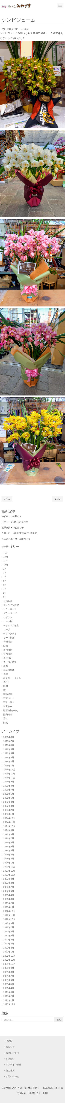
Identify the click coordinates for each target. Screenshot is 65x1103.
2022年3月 (8, 943)
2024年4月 (8, 850)
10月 (5, 557)
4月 (5, 577)
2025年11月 (9, 774)
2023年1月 (8, 907)
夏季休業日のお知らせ (13, 527)
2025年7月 (8, 790)
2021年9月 (8, 968)
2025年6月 (8, 794)
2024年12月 (9, 818)
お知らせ (24, 29)
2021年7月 (8, 976)
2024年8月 (8, 834)
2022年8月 (8, 923)
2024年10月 (9, 826)
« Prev (7, 499)
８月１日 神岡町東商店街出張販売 (19, 533)
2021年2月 (8, 996)
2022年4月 (8, 939)
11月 (5, 561)
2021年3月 (8, 992)
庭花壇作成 (8, 670)
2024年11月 (9, 822)
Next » (57, 499)
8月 (5, 593)
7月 (5, 589)
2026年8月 (8, 737)
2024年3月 (8, 854)
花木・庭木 (8, 702)
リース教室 (8, 637)
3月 (5, 573)
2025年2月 (8, 810)
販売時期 (7, 714)
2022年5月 (8, 935)
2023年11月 (9, 871)
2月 (5, 569)
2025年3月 (8, 806)
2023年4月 (8, 895)
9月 (5, 597)
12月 (5, 565)
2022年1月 (8, 952)
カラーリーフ (10, 609)
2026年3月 (8, 757)
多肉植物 (7, 650)
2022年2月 (8, 948)
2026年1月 (8, 765)
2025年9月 (8, 781)
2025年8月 (8, 786)
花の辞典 (7, 694)
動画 (5, 646)
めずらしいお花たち (11, 516)
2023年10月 (9, 875)
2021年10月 (9, 964)
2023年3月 (8, 899)
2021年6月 (8, 980)
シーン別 (7, 621)
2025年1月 (8, 814)
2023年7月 (8, 887)
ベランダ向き (10, 633)
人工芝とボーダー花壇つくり (16, 539)
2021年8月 (8, 972)
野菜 (5, 723)
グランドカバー (11, 613)
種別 (5, 686)
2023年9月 (8, 879)
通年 (5, 718)
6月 (5, 585)
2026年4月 (8, 753)
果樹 (5, 674)
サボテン (7, 617)
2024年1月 (8, 863)
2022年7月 (8, 927)
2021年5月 (8, 984)
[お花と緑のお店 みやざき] (16, 5)
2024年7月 (8, 838)
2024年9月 (8, 830)
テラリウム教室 (11, 625)
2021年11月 (9, 960)
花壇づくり (8, 698)
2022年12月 (9, 911)
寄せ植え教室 (10, 662)
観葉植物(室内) (10, 710)
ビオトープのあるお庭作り (15, 522)
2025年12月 (9, 769)
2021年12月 (9, 956)
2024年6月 (8, 842)
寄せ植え (7, 658)
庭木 (5, 666)
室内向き (7, 654)
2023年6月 (8, 891)
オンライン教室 (11, 605)
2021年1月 (8, 1000)
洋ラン (6, 682)
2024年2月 (8, 858)
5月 (5, 581)
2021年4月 (8, 988)
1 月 (5, 552)
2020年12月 (9, 1004)
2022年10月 (9, 919)
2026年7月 (8, 741)
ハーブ (6, 629)
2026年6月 (8, 745)
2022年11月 (9, 915)
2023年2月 (8, 903)
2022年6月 (8, 931)
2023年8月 (8, 883)
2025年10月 (9, 778)
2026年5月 (8, 749)
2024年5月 (8, 846)
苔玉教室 (7, 706)
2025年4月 (8, 802)
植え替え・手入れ (12, 678)
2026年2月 (8, 761)
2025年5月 (8, 798)
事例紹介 (7, 641)
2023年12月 (9, 867)
